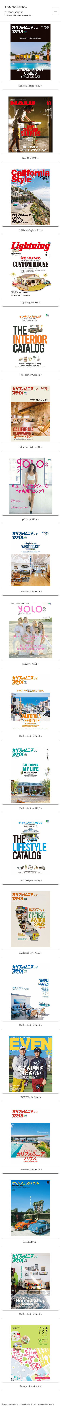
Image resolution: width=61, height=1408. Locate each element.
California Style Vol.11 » (31, 230)
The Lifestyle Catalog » (30, 880)
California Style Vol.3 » (30, 1314)
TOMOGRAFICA (16, 7)
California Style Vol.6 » (30, 952)
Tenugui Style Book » (30, 1386)
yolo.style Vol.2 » (30, 663)
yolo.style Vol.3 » (30, 519)
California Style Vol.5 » (30, 1025)
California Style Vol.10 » (30, 447)
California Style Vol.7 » (30, 808)
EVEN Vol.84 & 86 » (31, 1097)
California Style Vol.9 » (30, 591)
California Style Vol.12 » (30, 85)
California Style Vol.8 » (30, 736)
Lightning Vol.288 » (30, 302)
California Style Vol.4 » (30, 1169)
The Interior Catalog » (30, 374)
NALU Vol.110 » (30, 158)
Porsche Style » (30, 1241)
